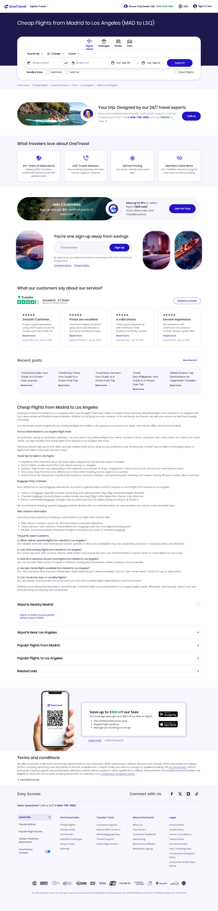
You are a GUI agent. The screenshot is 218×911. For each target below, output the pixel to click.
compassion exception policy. (117, 773)
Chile (74, 85)
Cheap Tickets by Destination (29, 840)
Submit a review (187, 300)
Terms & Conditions (180, 834)
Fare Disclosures (29, 779)
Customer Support (106, 824)
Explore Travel (37, 6)
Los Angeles (87, 85)
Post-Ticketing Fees (180, 848)
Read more (26, 385)
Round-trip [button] (33, 53)
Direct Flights (186, 72)
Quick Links (25, 817)
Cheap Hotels (67, 829)
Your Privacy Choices (26, 851)
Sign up (119, 247)
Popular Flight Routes (30, 831)
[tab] (89, 43)
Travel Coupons (105, 839)
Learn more (66, 214)
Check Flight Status (107, 844)
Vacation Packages (71, 839)
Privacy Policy (81, 265)
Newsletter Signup (143, 848)
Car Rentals (66, 834)
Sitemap (65, 848)
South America (59, 85)
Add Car (74, 72)
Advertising (139, 839)
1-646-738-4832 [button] (65, 805)
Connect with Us (145, 793)
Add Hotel (56, 72)
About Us (138, 824)
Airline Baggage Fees (108, 834)
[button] (148, 6)
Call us (191, 116)
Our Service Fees (178, 844)
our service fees (177, 767)
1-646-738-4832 (138, 117)
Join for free (182, 208)
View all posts (190, 360)
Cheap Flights (40, 85)
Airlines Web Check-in (108, 829)
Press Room (139, 829)
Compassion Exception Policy (182, 855)
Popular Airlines (27, 824)
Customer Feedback (144, 834)
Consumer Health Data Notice (182, 864)
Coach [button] (72, 53)
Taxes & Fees (176, 839)
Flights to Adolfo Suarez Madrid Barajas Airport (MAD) (37, 616)
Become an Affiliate (144, 844)
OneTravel (23, 85)
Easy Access (29, 793)
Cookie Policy (176, 829)
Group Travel (67, 844)
